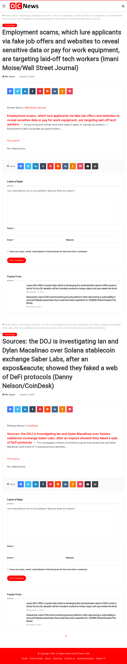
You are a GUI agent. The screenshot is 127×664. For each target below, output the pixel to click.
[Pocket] (70, 91)
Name (11, 228)
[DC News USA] (24, 5)
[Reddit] (47, 91)
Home (7, 15)
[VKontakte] (55, 91)
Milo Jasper (10, 76)
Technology (25, 15)
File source (13, 140)
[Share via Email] (88, 166)
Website (70, 240)
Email (10, 240)
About (48, 658)
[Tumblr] (32, 91)
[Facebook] (10, 91)
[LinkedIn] (25, 91)
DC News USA (83, 653)
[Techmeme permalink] (8, 107)
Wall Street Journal (35, 107)
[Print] (95, 166)
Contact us (69, 658)
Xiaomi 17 (100, 658)
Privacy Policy (36, 658)
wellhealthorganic (85, 658)
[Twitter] (18, 91)
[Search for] (123, 7)
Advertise (57, 658)
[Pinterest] (40, 91)
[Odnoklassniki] (62, 91)
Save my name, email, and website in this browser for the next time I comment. (49, 251)
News (15, 15)
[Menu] (3, 7)
